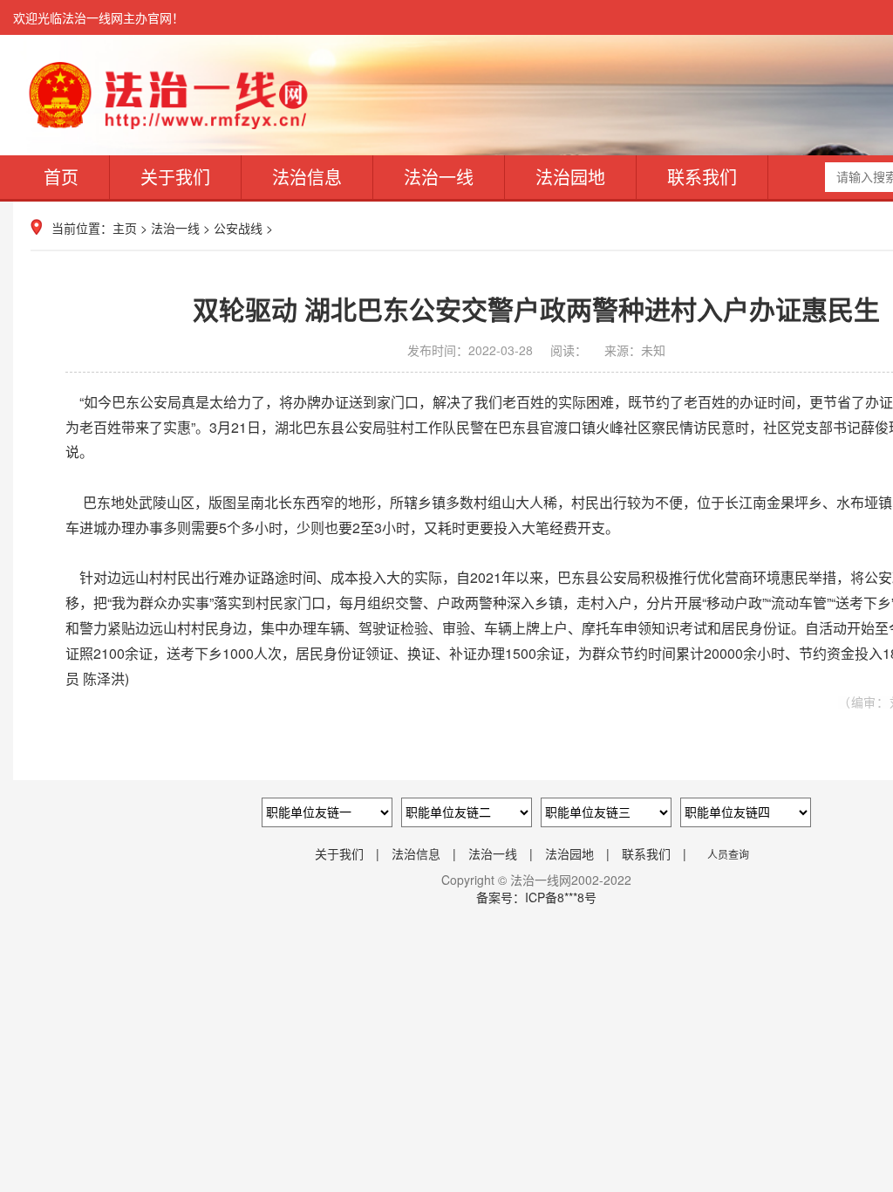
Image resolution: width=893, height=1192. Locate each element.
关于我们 (175, 176)
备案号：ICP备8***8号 (536, 897)
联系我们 (702, 176)
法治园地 (570, 176)
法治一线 (439, 176)
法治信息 (307, 176)
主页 (124, 227)
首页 (61, 176)
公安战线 (238, 227)
